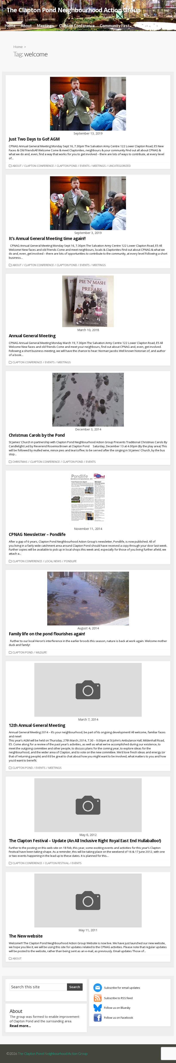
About (26, 25)
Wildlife (41, 652)
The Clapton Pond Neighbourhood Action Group (52, 1053)
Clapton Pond (67, 166)
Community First (114, 25)
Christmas (19, 462)
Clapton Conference (77, 25)
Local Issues (145, 25)
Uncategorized (120, 166)
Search (74, 987)
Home (10, 25)
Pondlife (70, 561)
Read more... (20, 1025)
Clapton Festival (57, 863)
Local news (53, 561)
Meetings (45, 25)
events (85, 166)
